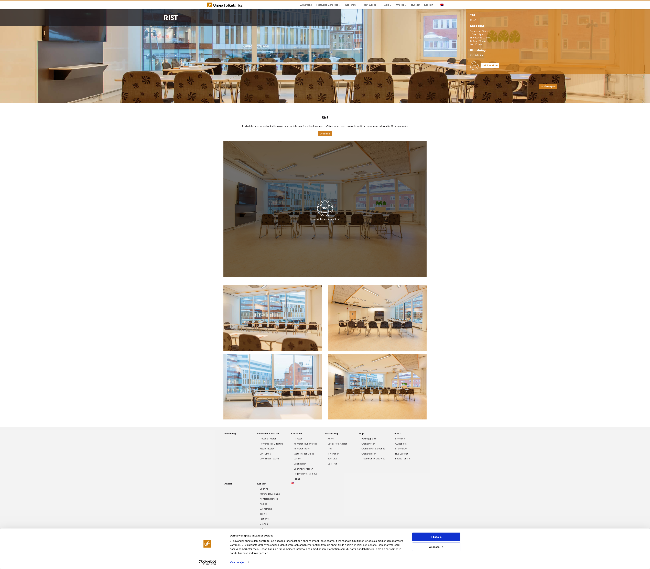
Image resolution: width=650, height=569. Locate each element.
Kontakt (428, 5)
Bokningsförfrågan (303, 469)
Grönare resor (368, 454)
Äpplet (331, 439)
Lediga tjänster (402, 459)
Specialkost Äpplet (337, 444)
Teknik (297, 479)
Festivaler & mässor (327, 5)
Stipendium (401, 449)
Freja (330, 449)
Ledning (264, 489)
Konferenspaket (302, 449)
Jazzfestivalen (267, 449)
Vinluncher (333, 454)
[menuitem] (441, 5)
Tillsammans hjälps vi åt (373, 459)
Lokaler (297, 459)
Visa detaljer (237, 562)
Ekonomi (264, 524)
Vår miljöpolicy (368, 439)
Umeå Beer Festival (269, 459)
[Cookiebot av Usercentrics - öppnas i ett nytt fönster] (207, 562)
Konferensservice (269, 499)
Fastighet (264, 519)
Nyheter (415, 5)
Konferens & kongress (305, 444)
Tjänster (298, 439)
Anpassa (434, 546)
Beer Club (332, 459)
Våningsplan (300, 464)
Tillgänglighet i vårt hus (305, 474)
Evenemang (306, 5)
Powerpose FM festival (272, 444)
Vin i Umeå (265, 454)
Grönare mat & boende (373, 449)
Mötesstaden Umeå (304, 454)
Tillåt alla (436, 536)
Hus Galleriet (401, 454)
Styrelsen (400, 439)
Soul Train (333, 464)
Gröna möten (368, 444)
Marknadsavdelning (270, 494)
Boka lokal (325, 134)
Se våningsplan (548, 87)
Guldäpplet (401, 444)
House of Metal (268, 439)
